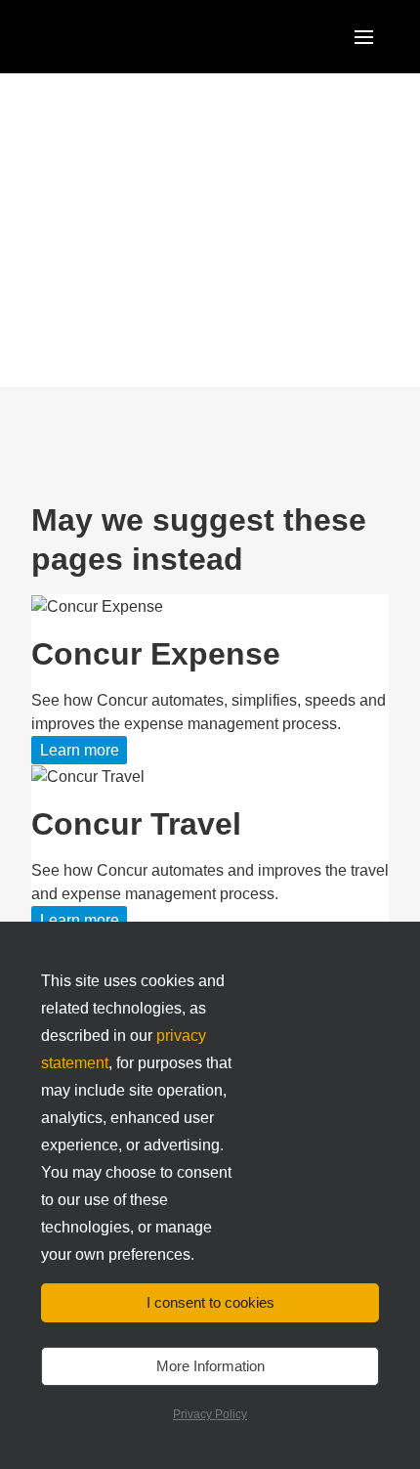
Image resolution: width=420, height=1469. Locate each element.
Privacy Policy (210, 1414)
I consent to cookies (210, 1302)
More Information (210, 1366)
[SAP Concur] (121, 36)
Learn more (79, 750)
